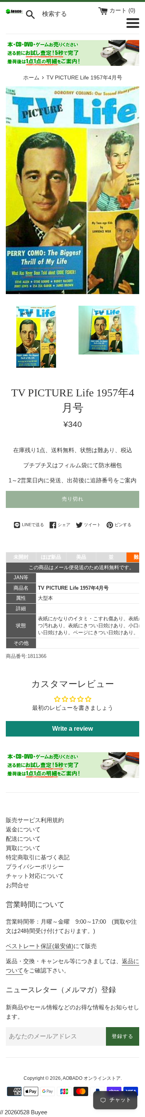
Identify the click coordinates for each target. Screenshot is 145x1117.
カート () (122, 10)
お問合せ (17, 885)
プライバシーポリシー (35, 866)
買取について (23, 848)
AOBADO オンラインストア (92, 1078)
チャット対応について (35, 876)
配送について (23, 838)
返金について (23, 829)
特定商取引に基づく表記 (38, 857)
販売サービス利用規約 (35, 820)
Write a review (72, 728)
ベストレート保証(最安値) (39, 946)
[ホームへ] (14, 12)
